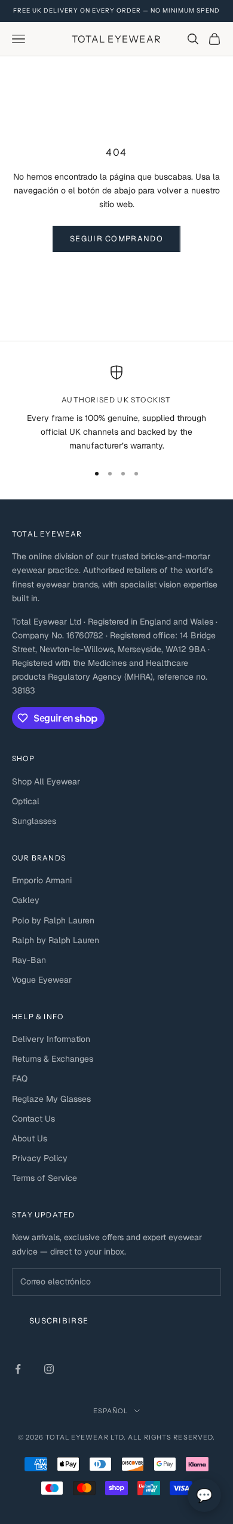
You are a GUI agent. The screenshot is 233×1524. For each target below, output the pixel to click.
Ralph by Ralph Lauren (55, 940)
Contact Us (33, 1118)
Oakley (25, 900)
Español (110, 1411)
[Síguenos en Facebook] (18, 1369)
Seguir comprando (116, 239)
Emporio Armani (42, 880)
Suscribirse (58, 1321)
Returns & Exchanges (52, 1058)
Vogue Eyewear (42, 979)
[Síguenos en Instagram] (49, 1369)
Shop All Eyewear (46, 781)
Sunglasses (34, 821)
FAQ (19, 1078)
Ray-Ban (29, 960)
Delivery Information (51, 1039)
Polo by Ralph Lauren (53, 920)
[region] (116, 409)
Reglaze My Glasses (51, 1098)
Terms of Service (44, 1177)
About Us (29, 1138)
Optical (25, 801)
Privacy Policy (40, 1158)
